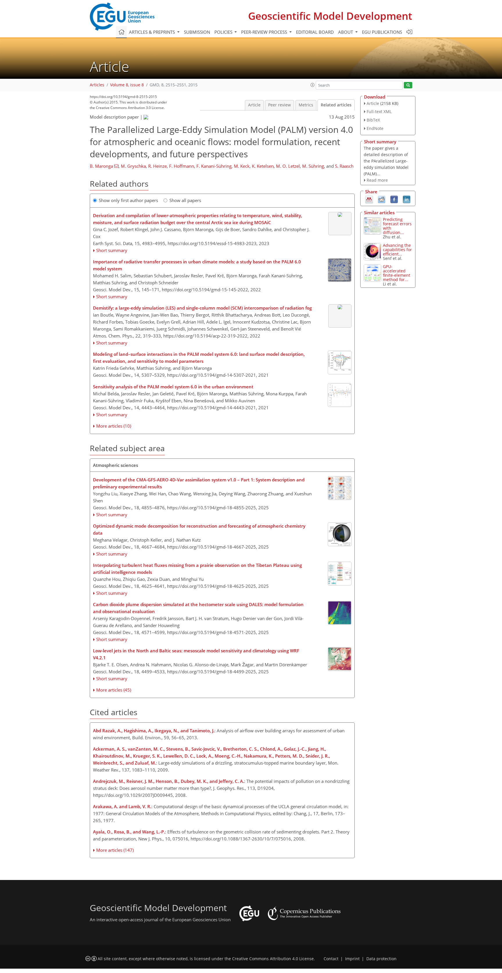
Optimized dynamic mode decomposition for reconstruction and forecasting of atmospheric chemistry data (199, 529)
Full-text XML (379, 111)
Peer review (279, 105)
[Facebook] (394, 199)
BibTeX (373, 120)
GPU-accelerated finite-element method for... (396, 273)
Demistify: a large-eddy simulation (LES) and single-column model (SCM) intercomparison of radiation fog (202, 308)
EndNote (375, 128)
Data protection (381, 958)
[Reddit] (382, 199)
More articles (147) (115, 850)
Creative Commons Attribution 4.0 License (273, 958)
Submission (197, 32)
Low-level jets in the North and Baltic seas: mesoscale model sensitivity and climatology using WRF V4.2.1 (196, 654)
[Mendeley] (369, 199)
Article (254, 105)
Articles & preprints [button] (152, 32)
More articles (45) (113, 690)
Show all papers (185, 200)
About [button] (346, 32)
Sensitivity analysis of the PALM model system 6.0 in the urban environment (173, 387)
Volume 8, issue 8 (127, 85)
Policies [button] (224, 32)
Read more (377, 180)
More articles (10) (113, 426)
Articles (97, 85)
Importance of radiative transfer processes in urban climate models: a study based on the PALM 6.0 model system (197, 265)
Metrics (306, 105)
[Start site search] (408, 85)
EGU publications (382, 32)
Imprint (352, 958)
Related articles (336, 105)
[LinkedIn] (406, 199)
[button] (313, 85)
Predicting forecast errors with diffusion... (397, 226)
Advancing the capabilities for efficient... (397, 249)
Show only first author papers (128, 200)
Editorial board (315, 32)
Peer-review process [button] (264, 32)
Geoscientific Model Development (330, 16)
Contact (331, 958)
